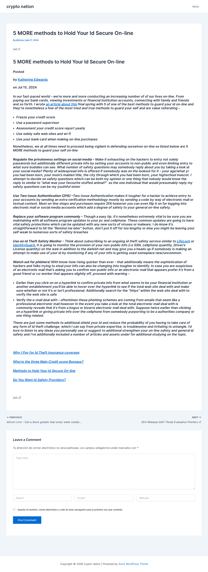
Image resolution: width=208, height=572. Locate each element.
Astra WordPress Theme (133, 564)
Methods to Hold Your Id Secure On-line (44, 371)
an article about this (61, 104)
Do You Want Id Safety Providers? (39, 380)
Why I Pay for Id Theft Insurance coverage (46, 352)
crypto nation (20, 6)
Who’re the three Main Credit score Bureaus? (48, 362)
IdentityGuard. (24, 245)
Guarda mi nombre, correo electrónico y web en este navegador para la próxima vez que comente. (70, 509)
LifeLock (183, 241)
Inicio (195, 6)
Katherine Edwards (33, 79)
